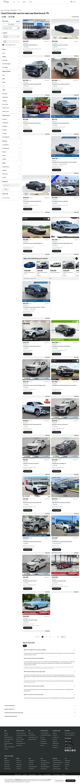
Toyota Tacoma (7, 764)
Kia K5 (66, 766)
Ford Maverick (31, 760)
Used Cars (6, 733)
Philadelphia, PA (56, 743)
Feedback (63, 774)
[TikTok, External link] (65, 750)
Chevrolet (55, 758)
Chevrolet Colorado (56, 768)
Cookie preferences (59, 780)
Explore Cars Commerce (69, 733)
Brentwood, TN (13, 10)
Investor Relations (32, 774)
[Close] (78, 776)
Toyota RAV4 (6, 760)
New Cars (6, 735)
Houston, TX (55, 735)
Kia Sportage (67, 760)
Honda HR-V (18, 768)
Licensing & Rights (46, 774)
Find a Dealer (6, 741)
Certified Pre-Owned (8, 737)
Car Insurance (43, 741)
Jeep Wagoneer (44, 764)
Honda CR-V (18, 760)
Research (24, 1)
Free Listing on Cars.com (33, 737)
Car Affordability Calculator (46, 735)
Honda (17, 758)
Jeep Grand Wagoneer (45, 766)
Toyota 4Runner (7, 768)
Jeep (42, 758)
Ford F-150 (31, 764)
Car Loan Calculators (45, 733)
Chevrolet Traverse (56, 764)
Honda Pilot (18, 766)
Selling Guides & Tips (32, 739)
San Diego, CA (55, 747)
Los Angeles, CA (56, 737)
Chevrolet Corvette (56, 760)
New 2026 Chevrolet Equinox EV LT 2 (29, 273)
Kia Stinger (67, 764)
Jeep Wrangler (43, 760)
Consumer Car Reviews (20, 733)
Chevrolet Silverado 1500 (57, 762)
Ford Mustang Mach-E (33, 766)
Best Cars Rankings (20, 739)
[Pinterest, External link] (75, 750)
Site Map (42, 745)
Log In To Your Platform (69, 735)
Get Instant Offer (31, 735)
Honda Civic (18, 762)
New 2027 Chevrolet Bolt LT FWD (68, 273)
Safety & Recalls (19, 741)
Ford (29, 758)
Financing (6, 748)
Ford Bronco (31, 762)
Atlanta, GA (55, 741)
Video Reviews (19, 745)
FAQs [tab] (25, 645)
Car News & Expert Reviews (21, 735)
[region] (40, 779)
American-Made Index (20, 743)
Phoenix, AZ (55, 739)
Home (2, 10)
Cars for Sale (6, 10)
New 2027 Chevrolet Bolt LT (55, 272)
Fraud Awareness (56, 774)
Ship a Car (42, 737)
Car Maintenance (44, 743)
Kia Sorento (67, 762)
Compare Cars (19, 737)
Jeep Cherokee (44, 768)
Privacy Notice (17, 779)
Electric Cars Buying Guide (9, 746)
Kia (65, 758)
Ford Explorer (31, 768)
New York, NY (55, 745)
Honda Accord (19, 764)
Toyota (5, 758)
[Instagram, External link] (72, 750)
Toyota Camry (7, 766)
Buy (14, 1)
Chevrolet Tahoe (56, 766)
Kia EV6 (66, 768)
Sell (18, 1)
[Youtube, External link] (70, 750)
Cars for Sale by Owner (8, 739)
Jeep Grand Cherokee (45, 762)
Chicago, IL (55, 733)
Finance (30, 1)
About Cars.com (18, 774)
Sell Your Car (30, 733)
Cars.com (50, 779)
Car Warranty (43, 739)
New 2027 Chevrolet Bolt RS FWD (42, 273)
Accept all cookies (70, 780)
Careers (40, 774)
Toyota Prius (6, 762)
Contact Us (25, 774)
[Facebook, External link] (68, 750)
